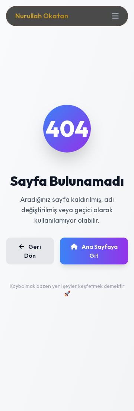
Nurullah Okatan (41, 16)
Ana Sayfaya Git (99, 251)
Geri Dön (32, 251)
